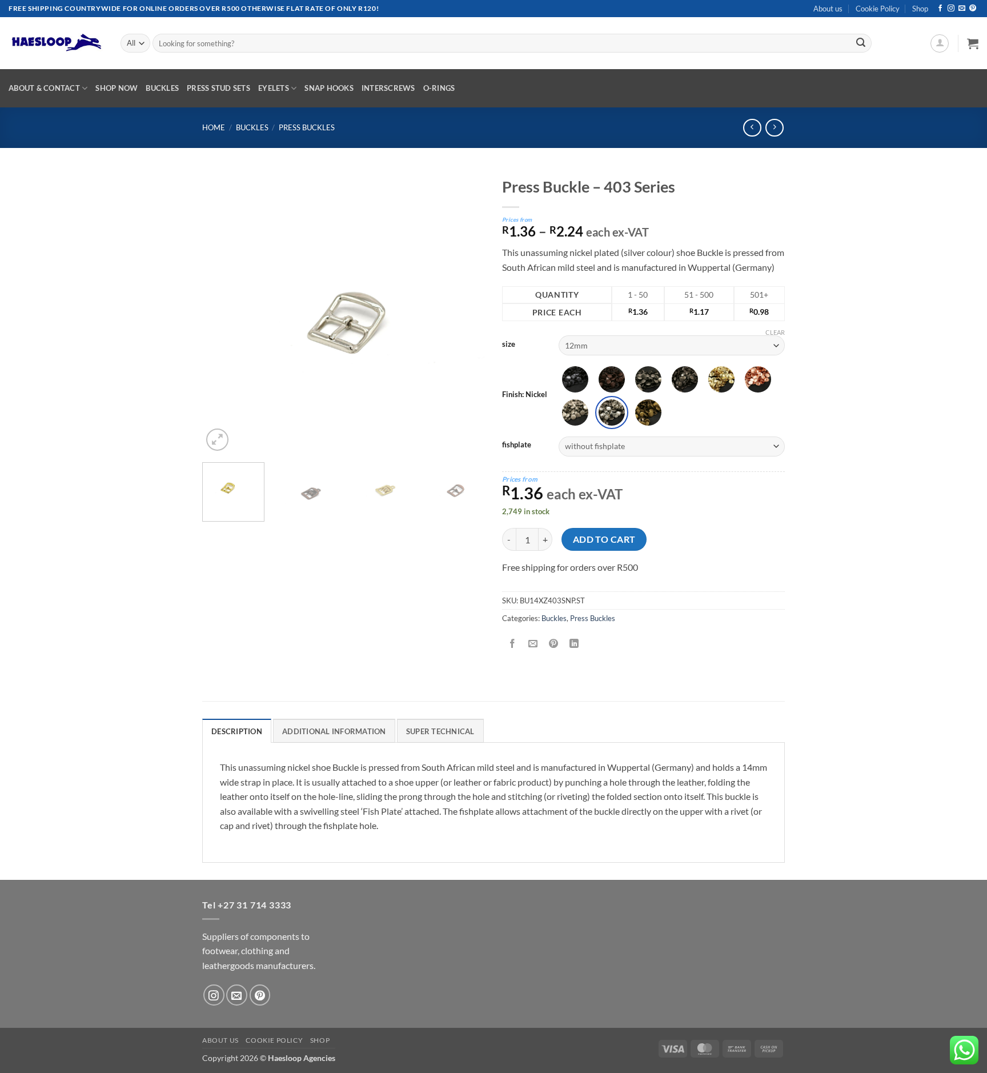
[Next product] (752, 128)
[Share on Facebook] (512, 643)
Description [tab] (236, 731)
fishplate (516, 445)
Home (213, 127)
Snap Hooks (329, 88)
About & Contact (44, 88)
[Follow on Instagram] (951, 9)
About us (827, 8)
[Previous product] (774, 128)
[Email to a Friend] (533, 643)
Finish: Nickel (524, 395)
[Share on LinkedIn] (574, 643)
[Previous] (222, 312)
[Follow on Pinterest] (972, 9)
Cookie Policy (878, 8)
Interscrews (388, 88)
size (508, 345)
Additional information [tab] (334, 731)
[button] (939, 43)
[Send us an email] (961, 9)
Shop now (116, 88)
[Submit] (860, 43)
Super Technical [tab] (440, 731)
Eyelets (273, 88)
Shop (920, 8)
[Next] (465, 312)
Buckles (162, 88)
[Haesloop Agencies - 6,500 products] (56, 43)
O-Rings (439, 88)
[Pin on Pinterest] (553, 643)
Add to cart (604, 539)
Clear (775, 332)
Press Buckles (307, 127)
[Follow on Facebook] (940, 9)
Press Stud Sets (218, 88)
